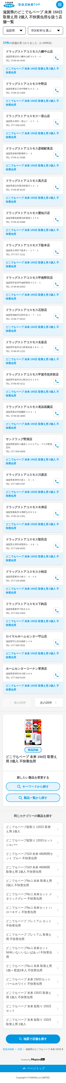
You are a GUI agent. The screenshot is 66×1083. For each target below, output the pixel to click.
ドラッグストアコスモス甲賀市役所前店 (32, 374)
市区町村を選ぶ (41, 30)
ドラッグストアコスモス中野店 (26, 83)
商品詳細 (33, 749)
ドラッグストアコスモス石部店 (26, 309)
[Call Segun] (57, 58)
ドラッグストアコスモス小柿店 (26, 571)
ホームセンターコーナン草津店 (26, 668)
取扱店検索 (8, 1049)
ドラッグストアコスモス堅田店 (26, 539)
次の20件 (46, 702)
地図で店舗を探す (35, 1038)
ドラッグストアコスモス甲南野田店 (29, 277)
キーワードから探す (35, 786)
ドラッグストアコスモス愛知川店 (28, 213)
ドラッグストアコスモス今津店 (26, 507)
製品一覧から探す (35, 797)
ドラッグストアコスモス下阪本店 (28, 245)
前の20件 (20, 702)
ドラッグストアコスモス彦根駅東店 (29, 148)
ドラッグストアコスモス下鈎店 (26, 603)
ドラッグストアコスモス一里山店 (28, 116)
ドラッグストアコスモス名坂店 (26, 342)
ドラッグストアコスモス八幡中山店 (29, 51)
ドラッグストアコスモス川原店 (26, 474)
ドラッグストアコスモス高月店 (26, 180)
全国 (20, 1049)
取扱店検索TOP (29, 4)
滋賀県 (10, 30)
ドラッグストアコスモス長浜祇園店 (29, 406)
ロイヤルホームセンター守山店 (26, 636)
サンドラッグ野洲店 (19, 439)
